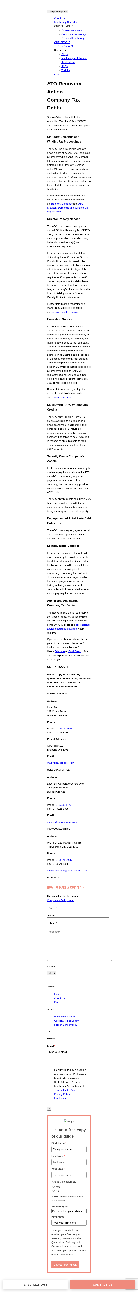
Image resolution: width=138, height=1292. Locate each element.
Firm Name (57, 1216)
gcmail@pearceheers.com (62, 821)
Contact (58, 74)
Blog (56, 1002)
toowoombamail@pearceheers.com (67, 870)
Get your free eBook (65, 1264)
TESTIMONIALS (63, 46)
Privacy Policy (62, 1094)
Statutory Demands (62, 203)
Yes (58, 1186)
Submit (53, 1062)
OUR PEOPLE (62, 42)
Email (51, 1045)
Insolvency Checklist (65, 22)
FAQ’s (64, 66)
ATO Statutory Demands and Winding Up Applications (67, 207)
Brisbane (60, 651)
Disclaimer (60, 1098)
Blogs (64, 54)
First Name (58, 1143)
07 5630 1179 (64, 804)
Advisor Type (59, 1206)
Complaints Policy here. (60, 900)
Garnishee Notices (61, 397)
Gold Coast (74, 651)
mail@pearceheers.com (60, 762)
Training (66, 70)
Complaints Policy (66, 1090)
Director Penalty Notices (64, 311)
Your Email (58, 1168)
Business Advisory (71, 30)
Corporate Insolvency (73, 34)
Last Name (58, 1156)
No (57, 1190)
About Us (59, 18)
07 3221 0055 (64, 728)
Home (57, 994)
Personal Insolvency (72, 38)
